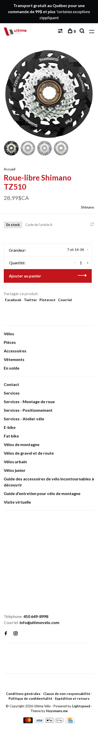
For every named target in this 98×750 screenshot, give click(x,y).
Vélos (9, 333)
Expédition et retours (72, 698)
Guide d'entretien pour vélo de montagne (42, 493)
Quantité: (17, 262)
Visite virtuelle (17, 502)
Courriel (65, 300)
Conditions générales (23, 694)
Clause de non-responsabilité (66, 694)
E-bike (10, 427)
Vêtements (14, 359)
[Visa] (40, 721)
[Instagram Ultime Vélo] (16, 633)
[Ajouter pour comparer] (92, 224)
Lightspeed (81, 706)
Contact (11, 384)
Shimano (87, 207)
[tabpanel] (49, 93)
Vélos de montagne (21, 444)
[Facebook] (6, 633)
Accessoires (15, 350)
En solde (11, 368)
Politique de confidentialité (30, 698)
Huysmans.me (57, 711)
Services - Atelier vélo (24, 418)
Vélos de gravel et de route (29, 453)
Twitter (30, 300)
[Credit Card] (70, 721)
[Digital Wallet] (55, 721)
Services (12, 393)
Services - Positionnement (28, 410)
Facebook (13, 300)
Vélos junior (15, 470)
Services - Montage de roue (29, 401)
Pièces (10, 342)
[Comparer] (61, 31)
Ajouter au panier (25, 275)
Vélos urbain (15, 461)
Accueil (9, 169)
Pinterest (47, 300)
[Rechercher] (82, 31)
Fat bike (11, 435)
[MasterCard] (28, 721)
